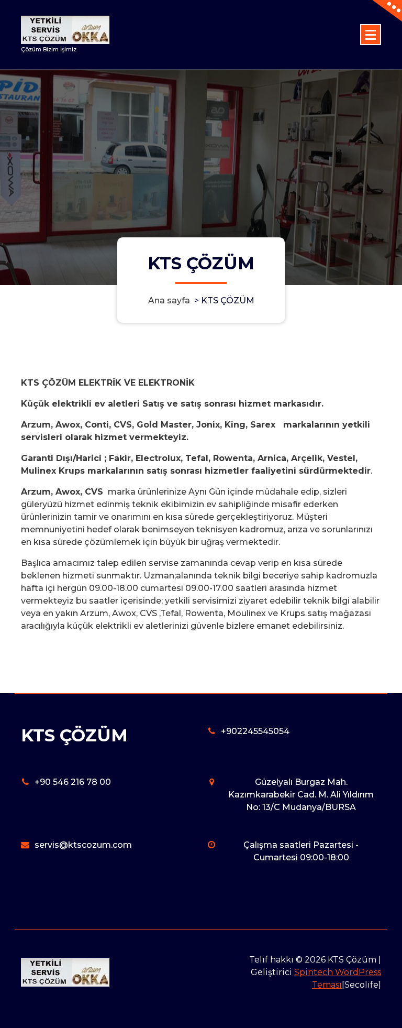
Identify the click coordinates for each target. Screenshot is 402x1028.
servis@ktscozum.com (83, 845)
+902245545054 (255, 731)
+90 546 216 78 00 (73, 782)
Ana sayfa (169, 300)
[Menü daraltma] (370, 34)
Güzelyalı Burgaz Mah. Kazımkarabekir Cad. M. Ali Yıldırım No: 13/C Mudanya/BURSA (301, 794)
